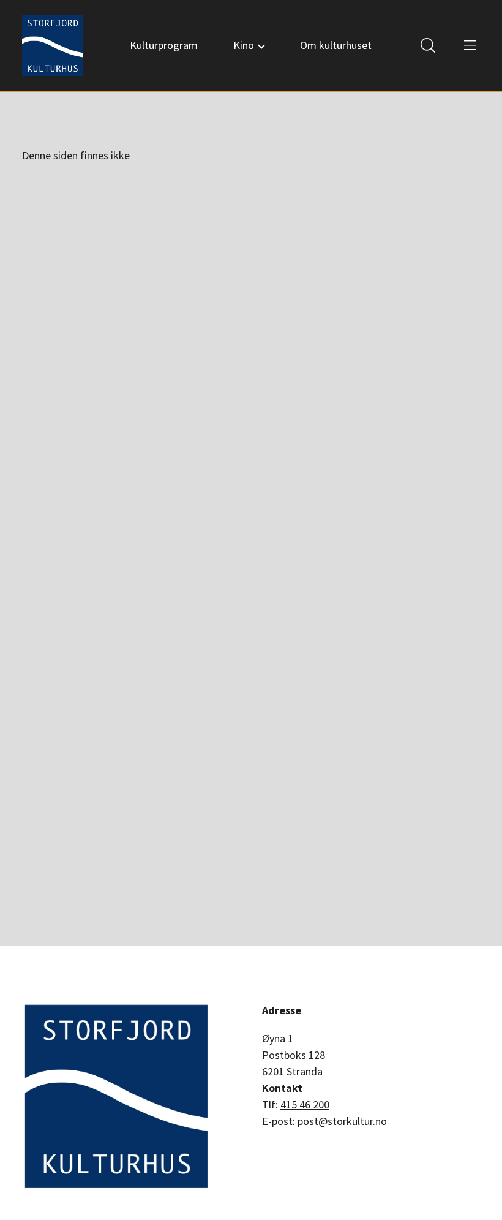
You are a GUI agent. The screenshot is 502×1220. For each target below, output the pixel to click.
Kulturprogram (164, 45)
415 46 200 (304, 1104)
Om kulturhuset (336, 45)
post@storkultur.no (342, 1121)
